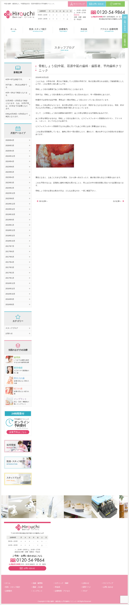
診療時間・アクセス (62, 591)
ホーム (7, 583)
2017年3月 (10, 267)
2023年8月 (10, 167)
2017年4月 (10, 262)
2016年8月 (10, 304)
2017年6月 (10, 251)
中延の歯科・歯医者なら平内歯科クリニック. (61, 601)
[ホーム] (13, 29)
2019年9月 (10, 220)
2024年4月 (10, 161)
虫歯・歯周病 (37, 583)
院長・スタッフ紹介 (12, 587)
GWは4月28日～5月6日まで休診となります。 (17, 115)
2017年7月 (10, 246)
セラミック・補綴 (61, 583)
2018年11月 (10, 236)
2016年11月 (10, 289)
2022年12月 (10, 193)
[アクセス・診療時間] (109, 29)
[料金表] (84, 29)
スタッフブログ (12, 328)
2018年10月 (10, 241)
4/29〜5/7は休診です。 (15, 79)
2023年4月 (10, 177)
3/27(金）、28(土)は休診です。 (16, 86)
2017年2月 (10, 273)
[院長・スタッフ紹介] (38, 29)
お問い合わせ (108, 587)
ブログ (84, 591)
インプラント (37, 591)
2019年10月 (10, 214)
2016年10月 (10, 294)
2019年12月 (10, 204)
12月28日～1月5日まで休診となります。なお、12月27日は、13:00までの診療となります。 (17, 105)
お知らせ (9, 333)
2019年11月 (10, 209)
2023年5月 (10, 172)
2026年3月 (10, 145)
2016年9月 (10, 299)
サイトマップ (108, 583)
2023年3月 (10, 183)
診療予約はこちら (17, 432)
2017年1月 (10, 278)
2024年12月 (10, 156)
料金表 (57, 587)
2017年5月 (10, 257)
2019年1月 (10, 225)
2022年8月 (10, 198)
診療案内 (8, 591)
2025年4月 (10, 151)
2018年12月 (10, 230)
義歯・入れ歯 (37, 587)
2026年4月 (10, 140)
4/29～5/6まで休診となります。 (16, 94)
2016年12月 (10, 283)
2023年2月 (10, 188)
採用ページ (86, 587)
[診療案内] (63, 29)
